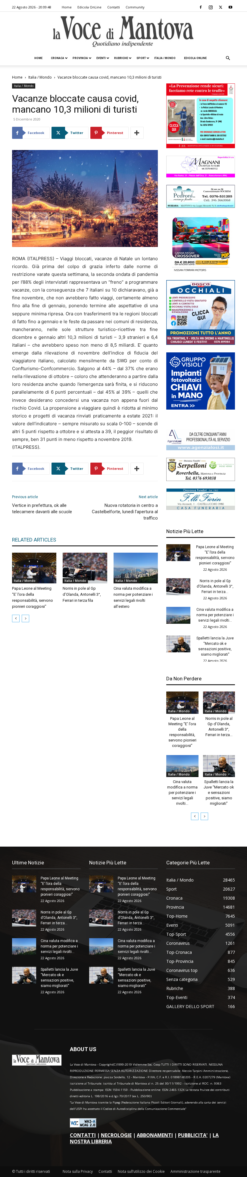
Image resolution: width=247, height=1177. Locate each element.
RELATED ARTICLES (34, 540)
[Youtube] (230, 7)
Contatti (113, 7)
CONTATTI (83, 1135)
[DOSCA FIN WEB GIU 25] (200, 343)
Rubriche (121, 58)
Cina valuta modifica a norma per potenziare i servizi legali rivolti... (215, 615)
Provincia (80, 58)
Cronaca (57, 58)
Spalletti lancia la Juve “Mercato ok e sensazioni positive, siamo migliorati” (219, 792)
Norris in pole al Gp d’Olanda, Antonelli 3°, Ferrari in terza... (215, 586)
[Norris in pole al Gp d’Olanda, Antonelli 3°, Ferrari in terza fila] (85, 568)
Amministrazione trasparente (195, 1171)
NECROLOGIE (116, 1135)
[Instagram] (210, 7)
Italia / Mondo (165, 58)
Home (67, 7)
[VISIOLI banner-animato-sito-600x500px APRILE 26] (200, 408)
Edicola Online (195, 58)
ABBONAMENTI (155, 1135)
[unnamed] (200, 448)
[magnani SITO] (200, 176)
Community (135, 7)
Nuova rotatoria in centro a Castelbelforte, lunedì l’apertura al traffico (125, 512)
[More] (137, 133)
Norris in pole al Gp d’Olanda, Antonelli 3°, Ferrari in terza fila (82, 594)
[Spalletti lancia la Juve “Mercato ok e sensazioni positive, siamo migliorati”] (178, 643)
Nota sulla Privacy (78, 1171)
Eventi (101, 58)
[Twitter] (220, 7)
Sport (141, 58)
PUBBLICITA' (193, 1135)
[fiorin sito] (200, 508)
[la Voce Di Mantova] (123, 31)
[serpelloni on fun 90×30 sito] (200, 479)
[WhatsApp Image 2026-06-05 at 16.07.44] (200, 271)
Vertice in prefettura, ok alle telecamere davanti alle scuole (42, 508)
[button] (227, 58)
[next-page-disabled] (25, 618)
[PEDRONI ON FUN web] (200, 206)
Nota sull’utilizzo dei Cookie (141, 1171)
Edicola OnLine (89, 7)
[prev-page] (16, 618)
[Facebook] (200, 7)
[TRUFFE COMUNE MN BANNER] (200, 146)
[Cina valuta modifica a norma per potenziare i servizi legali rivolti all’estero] (136, 568)
